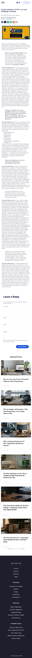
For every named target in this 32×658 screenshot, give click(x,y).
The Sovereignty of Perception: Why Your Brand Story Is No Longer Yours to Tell (15, 411)
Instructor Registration (16, 609)
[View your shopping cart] (19, 2)
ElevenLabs (16, 594)
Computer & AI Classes (16, 586)
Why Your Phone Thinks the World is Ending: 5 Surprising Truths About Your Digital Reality (16, 508)
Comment (6, 306)
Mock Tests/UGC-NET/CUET (16, 630)
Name (5, 317)
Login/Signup (26, 2)
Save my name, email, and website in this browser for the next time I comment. (15, 341)
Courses (16, 568)
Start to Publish (16, 638)
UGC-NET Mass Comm (16, 627)
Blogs (16, 576)
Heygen (16, 592)
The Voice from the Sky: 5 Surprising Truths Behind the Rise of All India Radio (15, 540)
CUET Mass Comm (16, 633)
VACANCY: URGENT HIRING (16, 615)
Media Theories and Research (16, 635)
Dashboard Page (16, 612)
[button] (2, 22)
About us (16, 571)
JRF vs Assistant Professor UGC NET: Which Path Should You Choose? (14, 443)
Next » (22, 548)
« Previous (10, 548)
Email (4, 324)
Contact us (16, 574)
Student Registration (16, 607)
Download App (16, 618)
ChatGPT (16, 589)
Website (5, 331)
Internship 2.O (16, 597)
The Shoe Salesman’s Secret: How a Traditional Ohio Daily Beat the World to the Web (15, 476)
